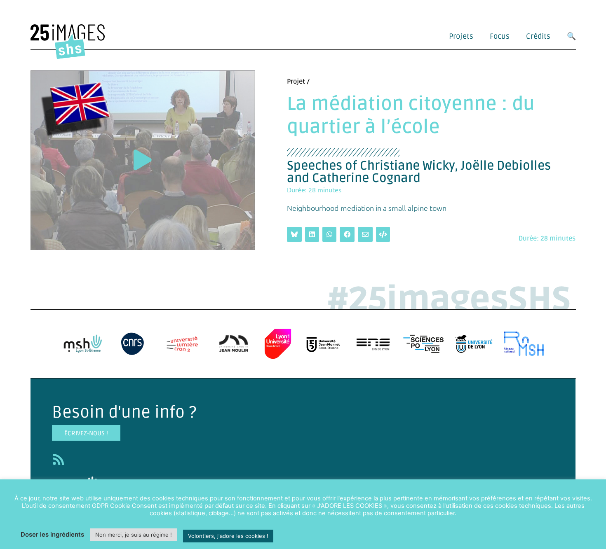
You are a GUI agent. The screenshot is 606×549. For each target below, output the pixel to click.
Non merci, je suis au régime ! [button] (133, 534)
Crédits (538, 36)
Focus (500, 36)
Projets (461, 36)
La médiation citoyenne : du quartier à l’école (411, 115)
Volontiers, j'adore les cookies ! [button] (228, 536)
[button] (142, 160)
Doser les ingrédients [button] (52, 534)
